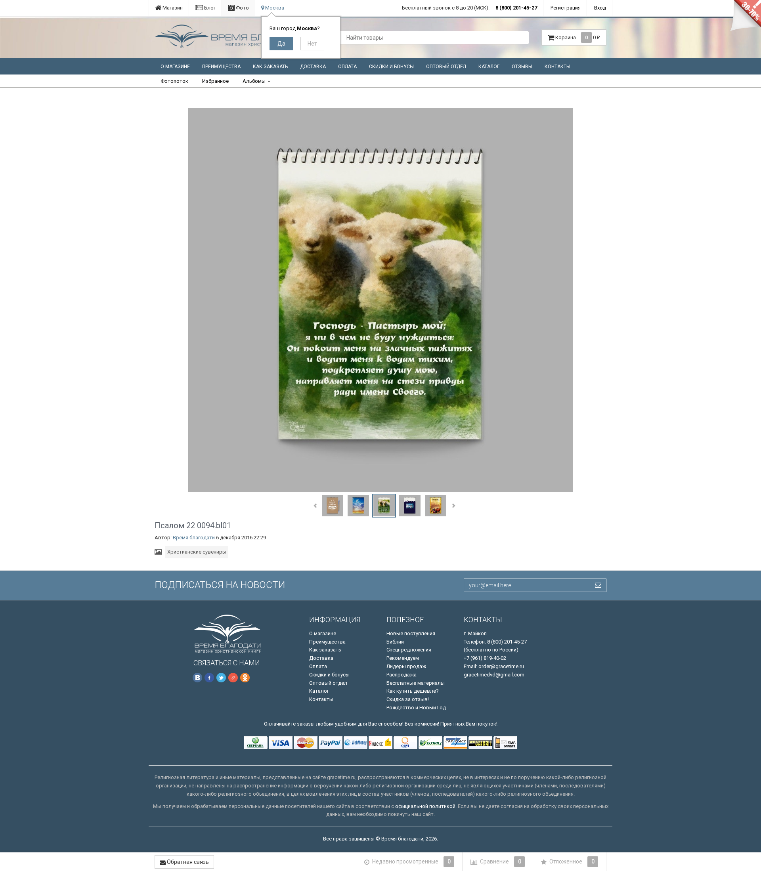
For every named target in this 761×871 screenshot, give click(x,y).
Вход (600, 8)
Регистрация (566, 8)
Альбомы (254, 81)
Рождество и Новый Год (416, 708)
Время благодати (194, 538)
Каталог (488, 66)
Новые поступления (410, 633)
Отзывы (522, 66)
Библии (395, 642)
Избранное (215, 81)
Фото (242, 8)
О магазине (175, 66)
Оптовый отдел (446, 66)
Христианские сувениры (196, 552)
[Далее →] (380, 300)
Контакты (557, 66)
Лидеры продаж (406, 666)
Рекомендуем (402, 658)
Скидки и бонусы (391, 66)
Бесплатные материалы (415, 683)
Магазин (172, 8)
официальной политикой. (426, 806)
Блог (209, 8)
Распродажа (401, 675)
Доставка (313, 66)
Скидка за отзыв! (407, 699)
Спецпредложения (408, 650)
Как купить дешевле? (412, 691)
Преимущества (221, 66)
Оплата (347, 66)
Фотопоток (174, 81)
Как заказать (270, 66)
